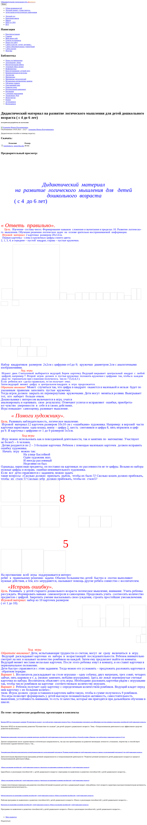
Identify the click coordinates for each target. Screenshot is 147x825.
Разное (8, 100)
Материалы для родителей (16, 79)
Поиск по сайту (12, 42)
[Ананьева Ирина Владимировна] (14, 127)
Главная (9, 36)
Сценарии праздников (14, 93)
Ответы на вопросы (13, 40)
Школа (8, 20)
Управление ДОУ (12, 96)
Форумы (9, 51)
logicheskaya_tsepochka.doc (14, 146)
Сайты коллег (11, 49)
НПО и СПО (11, 22)
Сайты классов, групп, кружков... (19, 45)
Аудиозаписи (11, 102)
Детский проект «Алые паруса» (18, 10)
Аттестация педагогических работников (21, 12)
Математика (10, 77)
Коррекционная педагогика (16, 73)
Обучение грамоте (13, 83)
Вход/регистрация (13, 34)
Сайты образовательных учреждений (20, 47)
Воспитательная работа (15, 65)
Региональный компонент (16, 89)
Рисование (10, 91)
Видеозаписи (11, 104)
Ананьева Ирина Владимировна (41, 129)
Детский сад (10, 16)
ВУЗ (7, 24)
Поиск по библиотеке (14, 60)
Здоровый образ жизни (15, 67)
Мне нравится (11, 817)
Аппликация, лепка (13, 63)
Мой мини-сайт (12, 38)
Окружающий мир (13, 85)
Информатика (11, 69)
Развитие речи (11, 87)
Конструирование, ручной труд (18, 71)
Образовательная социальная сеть (18, 2)
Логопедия (10, 75)
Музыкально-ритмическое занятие (19, 81)
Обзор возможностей (14, 8)
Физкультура (11, 98)
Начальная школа (12, 18)
